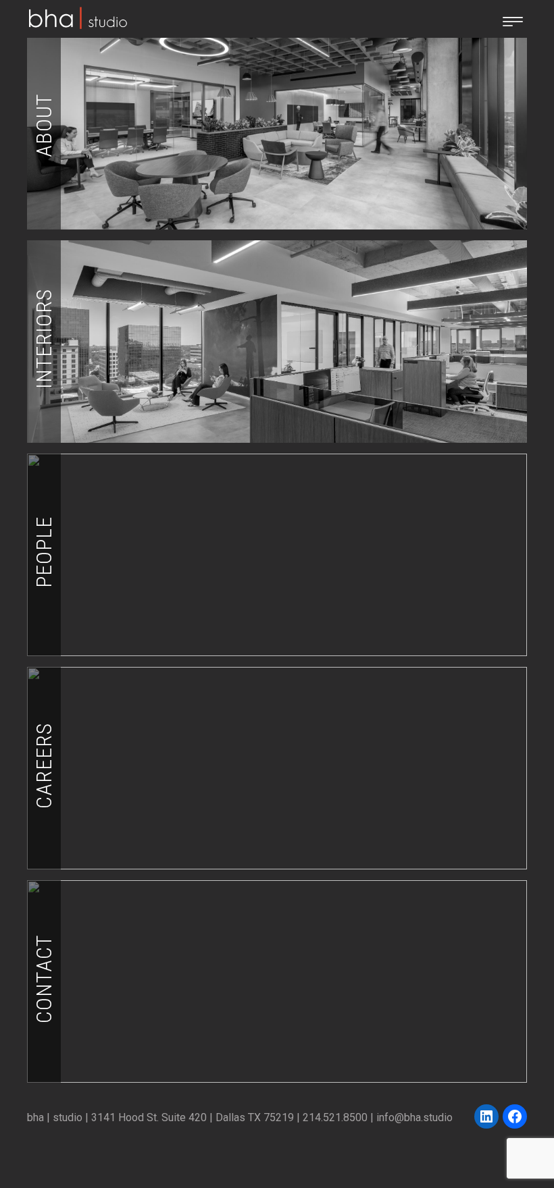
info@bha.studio (414, 1117)
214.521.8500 (335, 1117)
